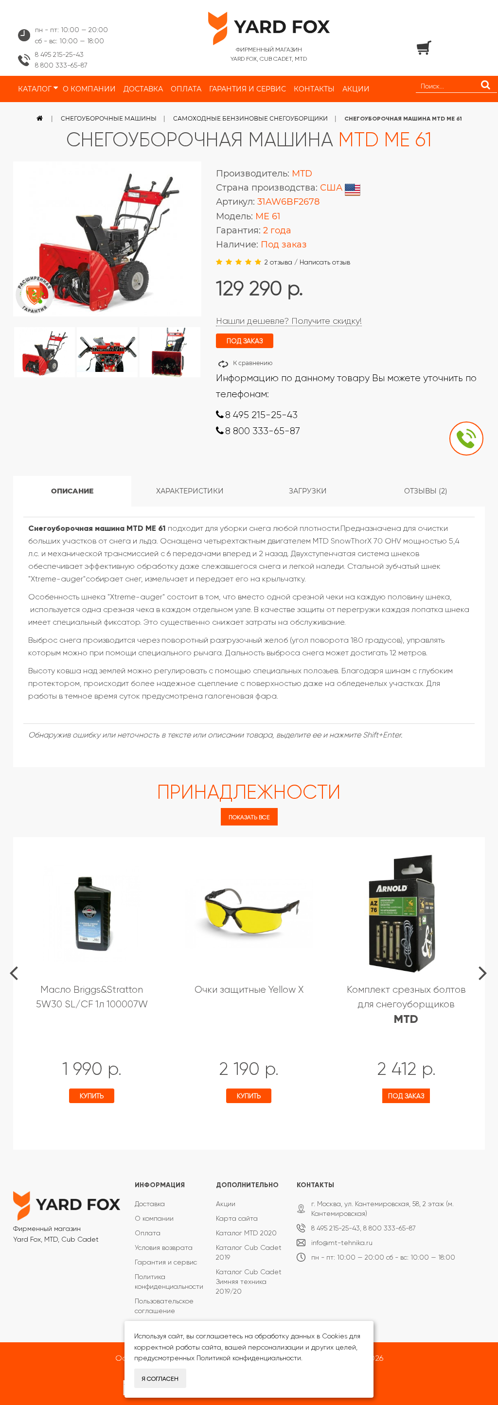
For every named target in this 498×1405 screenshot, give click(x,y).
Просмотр (58, 1124)
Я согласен (160, 1378)
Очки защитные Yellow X (249, 989)
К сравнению (252, 363)
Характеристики (190, 491)
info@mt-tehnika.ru (342, 1243)
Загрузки (308, 491)
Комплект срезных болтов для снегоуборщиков (406, 1004)
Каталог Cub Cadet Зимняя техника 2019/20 (249, 1281)
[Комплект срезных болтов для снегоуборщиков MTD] (406, 914)
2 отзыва (278, 262)
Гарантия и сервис (166, 1262)
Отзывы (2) (425, 491)
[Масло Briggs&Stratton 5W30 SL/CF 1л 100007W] (92, 914)
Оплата (147, 1233)
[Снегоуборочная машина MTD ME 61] (44, 352)
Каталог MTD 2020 (246, 1233)
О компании (154, 1218)
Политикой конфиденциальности (248, 1358)
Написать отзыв (325, 262)
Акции (225, 1204)
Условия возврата (164, 1247)
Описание (72, 491)
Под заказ (406, 1096)
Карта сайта (237, 1218)
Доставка (150, 1204)
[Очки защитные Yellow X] (249, 914)
